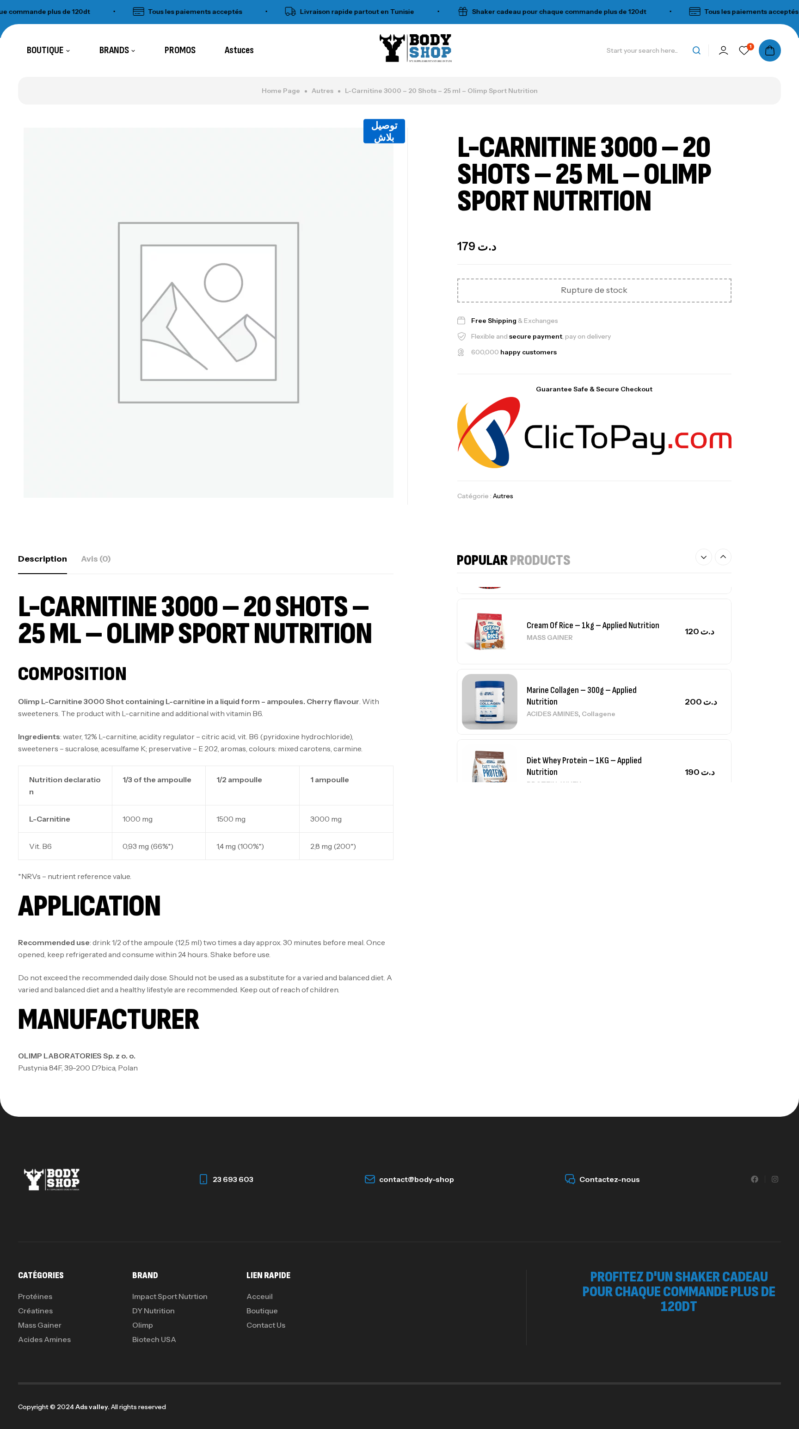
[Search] (696, 50)
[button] (703, 557)
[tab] (42, 558)
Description (42, 559)
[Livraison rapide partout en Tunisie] (266, 11)
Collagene (598, 629)
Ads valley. (92, 1407)
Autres (322, 91)
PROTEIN (542, 699)
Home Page (281, 91)
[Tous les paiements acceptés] (114, 11)
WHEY (570, 699)
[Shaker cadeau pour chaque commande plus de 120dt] (438, 11)
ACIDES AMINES (552, 629)
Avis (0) (96, 559)
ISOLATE (541, 773)
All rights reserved (138, 1407)
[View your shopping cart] (770, 50)
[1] (744, 50)
